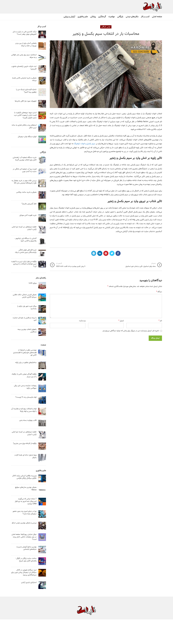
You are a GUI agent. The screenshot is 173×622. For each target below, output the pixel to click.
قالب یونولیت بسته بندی (27, 420)
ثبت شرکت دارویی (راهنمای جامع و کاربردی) (24, 67)
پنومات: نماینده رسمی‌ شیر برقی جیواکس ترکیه (25, 387)
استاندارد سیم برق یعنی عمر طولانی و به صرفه (23, 56)
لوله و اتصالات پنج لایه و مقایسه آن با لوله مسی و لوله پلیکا (23, 410)
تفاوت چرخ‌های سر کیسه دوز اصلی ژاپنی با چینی (24, 228)
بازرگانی (103, 27)
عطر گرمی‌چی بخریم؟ (29, 203)
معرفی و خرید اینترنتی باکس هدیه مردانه (24, 79)
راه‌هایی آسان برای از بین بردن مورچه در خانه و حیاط (25, 44)
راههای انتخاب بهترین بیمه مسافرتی (27, 330)
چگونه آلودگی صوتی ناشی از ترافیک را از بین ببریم (24, 375)
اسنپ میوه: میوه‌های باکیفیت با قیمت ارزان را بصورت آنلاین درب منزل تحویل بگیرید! (25, 115)
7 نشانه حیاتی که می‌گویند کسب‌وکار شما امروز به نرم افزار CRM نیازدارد (25, 501)
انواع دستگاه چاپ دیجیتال (27, 136)
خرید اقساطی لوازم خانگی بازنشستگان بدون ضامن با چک (25, 251)
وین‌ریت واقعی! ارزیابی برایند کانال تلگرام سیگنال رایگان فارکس (24, 477)
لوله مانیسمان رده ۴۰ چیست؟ (25, 397)
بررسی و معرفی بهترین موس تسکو (24, 523)
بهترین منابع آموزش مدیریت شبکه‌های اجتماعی (26, 548)
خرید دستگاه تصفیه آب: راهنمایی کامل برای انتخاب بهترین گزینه (24, 158)
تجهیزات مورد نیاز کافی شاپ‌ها (25, 101)
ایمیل (121, 320)
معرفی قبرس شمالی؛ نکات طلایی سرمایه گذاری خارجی (24, 296)
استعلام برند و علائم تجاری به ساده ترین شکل (24, 126)
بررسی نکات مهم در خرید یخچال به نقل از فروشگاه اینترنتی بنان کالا (24, 182)
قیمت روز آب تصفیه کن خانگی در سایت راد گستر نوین (24, 170)
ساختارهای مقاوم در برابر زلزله (25, 362)
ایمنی (108, 27)
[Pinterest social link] (105, 253)
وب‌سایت (82, 320)
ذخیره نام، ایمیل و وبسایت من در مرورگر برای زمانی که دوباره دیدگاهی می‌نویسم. (130, 330)
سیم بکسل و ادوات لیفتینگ (84, 143)
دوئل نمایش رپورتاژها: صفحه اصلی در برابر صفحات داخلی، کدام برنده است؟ (24, 537)
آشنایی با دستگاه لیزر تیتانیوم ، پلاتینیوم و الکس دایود (25, 239)
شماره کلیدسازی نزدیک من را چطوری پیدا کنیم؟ (26, 91)
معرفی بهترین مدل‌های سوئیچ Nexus (25, 488)
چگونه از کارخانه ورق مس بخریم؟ (24, 443)
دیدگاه (159, 291)
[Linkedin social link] (99, 253)
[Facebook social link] (118, 253)
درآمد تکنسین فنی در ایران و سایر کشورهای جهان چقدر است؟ (24, 33)
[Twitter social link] (111, 253)
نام (160, 320)
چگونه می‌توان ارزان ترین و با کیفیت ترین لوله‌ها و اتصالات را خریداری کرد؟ (23, 264)
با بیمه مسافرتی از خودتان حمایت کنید (24, 319)
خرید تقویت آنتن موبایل (27, 215)
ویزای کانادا (32, 283)
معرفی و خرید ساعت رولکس (26, 192)
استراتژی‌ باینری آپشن (28, 582)
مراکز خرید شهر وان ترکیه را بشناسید (26, 307)
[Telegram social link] (93, 253)
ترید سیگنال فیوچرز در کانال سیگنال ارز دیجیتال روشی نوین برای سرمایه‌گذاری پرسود (23, 572)
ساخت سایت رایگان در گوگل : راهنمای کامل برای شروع (25, 559)
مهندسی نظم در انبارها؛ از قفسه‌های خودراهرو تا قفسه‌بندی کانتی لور (24, 352)
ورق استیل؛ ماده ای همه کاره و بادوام (25, 456)
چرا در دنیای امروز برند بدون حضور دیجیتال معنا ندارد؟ (24, 512)
